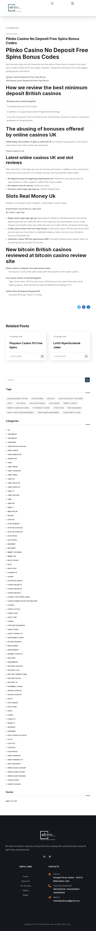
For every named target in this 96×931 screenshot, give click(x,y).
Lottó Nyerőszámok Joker (66, 345)
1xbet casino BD (14, 471)
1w (9, 430)
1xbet (10, 463)
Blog (10, 564)
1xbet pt (11, 491)
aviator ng (12, 540)
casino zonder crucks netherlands (22, 601)
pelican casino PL (15, 694)
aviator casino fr (15, 532)
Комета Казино (14, 784)
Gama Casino (13, 629)
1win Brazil (12, 438)
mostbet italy (14, 670)
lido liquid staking (37, 403)
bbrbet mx (12, 556)
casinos (11, 605)
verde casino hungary (17, 768)
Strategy (12, 747)
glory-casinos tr (15, 633)
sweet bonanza (14, 756)
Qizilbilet (12, 727)
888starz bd (12, 511)
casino (10, 576)
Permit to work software (18, 408)
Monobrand (13, 662)
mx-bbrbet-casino (15, 686)
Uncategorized (14, 764)
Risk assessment (74, 408)
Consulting (13, 613)
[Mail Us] (49, 897)
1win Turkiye (13, 450)
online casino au (15, 690)
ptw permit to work (41, 408)
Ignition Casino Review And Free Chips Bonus (26, 77)
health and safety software (71, 398)
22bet (10, 499)
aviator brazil (14, 524)
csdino (10, 621)
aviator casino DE (15, 528)
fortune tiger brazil (16, 625)
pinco (10, 711)
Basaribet (12, 548)
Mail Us (56, 897)
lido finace (21, 403)
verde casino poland (16, 772)
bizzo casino (13, 560)
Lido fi (9, 403)
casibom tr (12, 572)
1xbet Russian (13, 495)
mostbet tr (12, 682)
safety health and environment (20, 412)
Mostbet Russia (14, 678)
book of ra (12, 568)
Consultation (14, 609)
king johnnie (13, 646)
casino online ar (15, 589)
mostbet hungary (15, 666)
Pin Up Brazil (13, 703)
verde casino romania (17, 776)
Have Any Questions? (62, 885)
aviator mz (12, 536)
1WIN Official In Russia (17, 446)
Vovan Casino (13, 780)
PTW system (59, 408)
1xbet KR (11, 479)
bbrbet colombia (15, 552)
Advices (11, 515)
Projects (11, 723)
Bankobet (12, 544)
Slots (10, 739)
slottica (11, 743)
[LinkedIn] (88, 307)
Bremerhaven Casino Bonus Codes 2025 (23, 209)
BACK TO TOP (11, 801)
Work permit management (48, 412)
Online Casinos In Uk (15, 151)
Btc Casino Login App (15, 212)
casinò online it (14, 593)
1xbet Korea (12, 475)
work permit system (71, 412)
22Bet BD (11, 503)
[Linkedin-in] (44, 857)
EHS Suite (51, 398)
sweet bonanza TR (15, 760)
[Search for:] (48, 380)
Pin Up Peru (12, 707)
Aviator (11, 520)
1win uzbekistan (14, 454)
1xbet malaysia (14, 483)
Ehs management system (17, 398)
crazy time (12, 617)
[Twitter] (79, 307)
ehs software (37, 398)
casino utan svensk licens (19, 597)
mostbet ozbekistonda (17, 674)
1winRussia (12, 458)
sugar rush (12, 751)
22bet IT (11, 507)
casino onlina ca (15, 585)
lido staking (54, 403)
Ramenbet (12, 731)
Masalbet (12, 658)
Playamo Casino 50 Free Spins (25, 345)
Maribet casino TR (15, 654)
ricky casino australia (17, 735)
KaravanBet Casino (16, 638)
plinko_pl (12, 719)
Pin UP (10, 699)
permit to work (70, 403)
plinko (10, 715)
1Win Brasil (12, 434)
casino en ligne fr (15, 581)
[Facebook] (83, 307)
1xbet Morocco (14, 487)
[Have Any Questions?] (49, 886)
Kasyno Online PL (15, 642)
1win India (12, 442)
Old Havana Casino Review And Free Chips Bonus (27, 80)
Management (13, 650)
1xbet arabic (13, 467)
